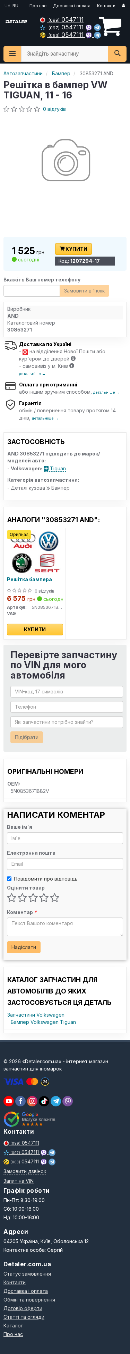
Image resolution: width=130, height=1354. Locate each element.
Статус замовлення (27, 1274)
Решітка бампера (29, 579)
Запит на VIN (18, 1181)
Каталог (13, 1325)
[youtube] (8, 1101)
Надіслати (23, 947)
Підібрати (26, 737)
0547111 (66, 19)
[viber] (20, 1101)
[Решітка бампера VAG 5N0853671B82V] (35, 552)
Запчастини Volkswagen (35, 1015)
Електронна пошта (31, 853)
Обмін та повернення (29, 1300)
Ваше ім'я (19, 827)
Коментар (22, 912)
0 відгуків (54, 109)
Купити (75, 249)
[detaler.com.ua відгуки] (30, 1119)
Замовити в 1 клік (84, 291)
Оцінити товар (26, 888)
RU (15, 5)
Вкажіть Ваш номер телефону (41, 279)
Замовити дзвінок (24, 1171)
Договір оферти (22, 1308)
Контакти (106, 5)
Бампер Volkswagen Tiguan (43, 1022)
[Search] (117, 54)
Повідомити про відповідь (46, 879)
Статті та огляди (23, 1317)
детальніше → (32, 373)
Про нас (37, 5)
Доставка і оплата (71, 5)
